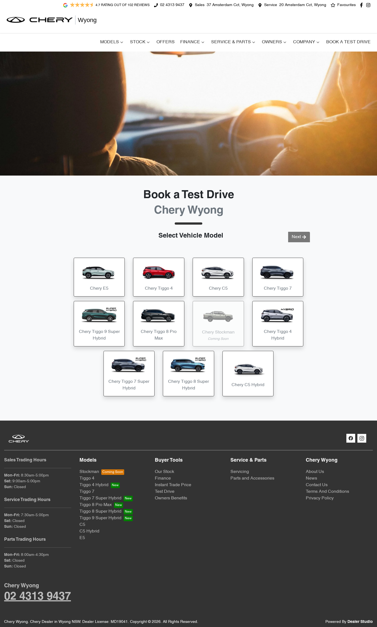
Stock (137, 42)
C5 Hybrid (89, 531)
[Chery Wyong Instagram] (369, 5)
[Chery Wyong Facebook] (362, 5)
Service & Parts (231, 42)
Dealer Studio (360, 622)
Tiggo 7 (86, 491)
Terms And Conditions (327, 491)
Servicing (239, 472)
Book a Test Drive (348, 42)
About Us (315, 472)
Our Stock (164, 472)
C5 (82, 525)
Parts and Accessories (252, 478)
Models (109, 42)
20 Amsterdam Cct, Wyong (302, 5)
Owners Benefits (171, 498)
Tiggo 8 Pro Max (95, 505)
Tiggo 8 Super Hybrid (100, 511)
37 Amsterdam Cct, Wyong (230, 5)
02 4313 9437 (172, 5)
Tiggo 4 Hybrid (93, 485)
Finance (190, 42)
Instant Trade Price (173, 485)
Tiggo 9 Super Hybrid (100, 518)
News (311, 478)
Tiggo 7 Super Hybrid (100, 498)
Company (304, 42)
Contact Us (317, 485)
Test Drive (164, 491)
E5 (82, 538)
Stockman (89, 472)
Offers (165, 42)
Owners (272, 42)
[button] (99, 277)
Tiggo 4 (86, 478)
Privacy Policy (320, 498)
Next (296, 237)
